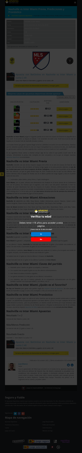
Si (41, 234)
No (41, 239)
